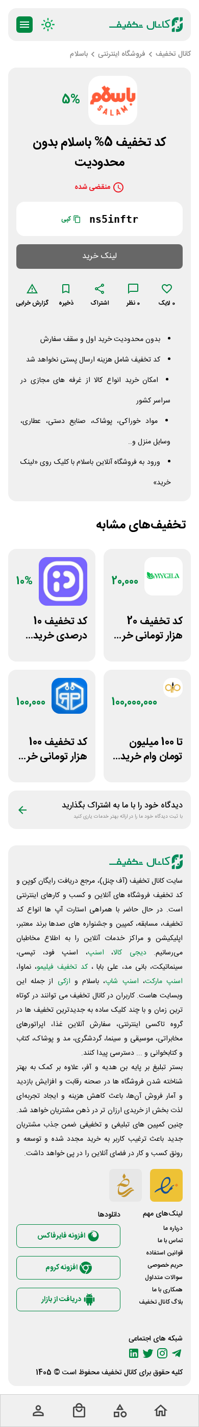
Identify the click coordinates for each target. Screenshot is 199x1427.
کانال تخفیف (119, 1373)
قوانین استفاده (164, 1253)
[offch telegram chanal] (176, 1353)
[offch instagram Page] (162, 1353)
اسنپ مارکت (164, 981)
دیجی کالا (129, 953)
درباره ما (173, 1228)
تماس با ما (170, 1241)
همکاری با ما (167, 1290)
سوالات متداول (164, 1277)
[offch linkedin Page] (134, 1353)
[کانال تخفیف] (146, 24)
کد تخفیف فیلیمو (62, 967)
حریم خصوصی (165, 1265)
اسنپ (96, 953)
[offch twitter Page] (148, 1353)
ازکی (64, 981)
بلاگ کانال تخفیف (161, 1302)
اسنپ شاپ (121, 981)
